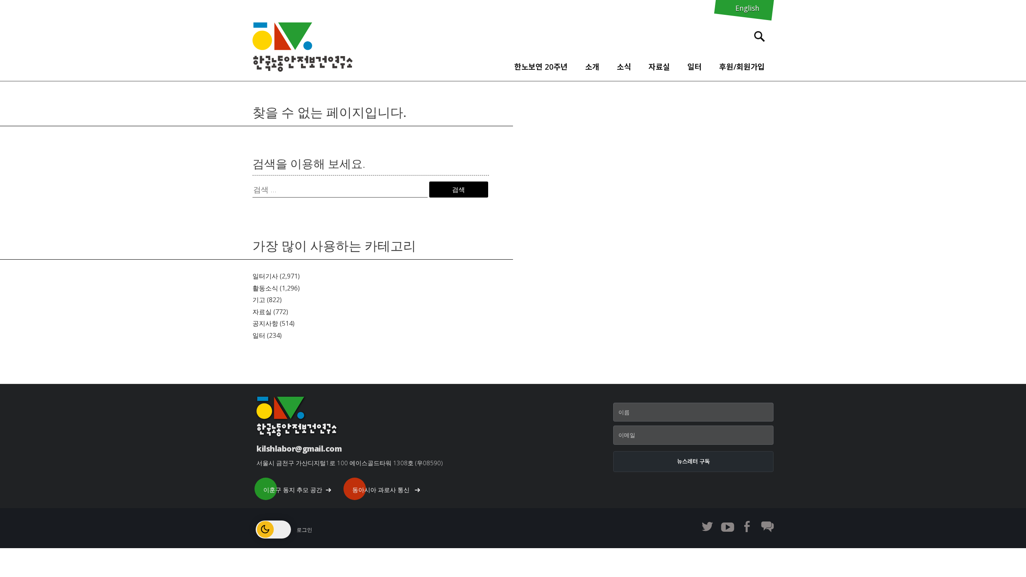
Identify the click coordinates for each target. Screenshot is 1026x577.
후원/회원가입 (742, 66)
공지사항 (265, 323)
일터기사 (265, 276)
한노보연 (302, 47)
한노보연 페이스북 (747, 526)
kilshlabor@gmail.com (298, 448)
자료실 (659, 66)
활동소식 (265, 288)
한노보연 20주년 (541, 66)
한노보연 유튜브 (727, 526)
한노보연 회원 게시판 (767, 526)
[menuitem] (540, 65)
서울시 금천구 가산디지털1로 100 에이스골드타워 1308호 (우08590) (349, 463)
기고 (258, 299)
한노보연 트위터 (707, 526)
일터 (258, 335)
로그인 (304, 529)
